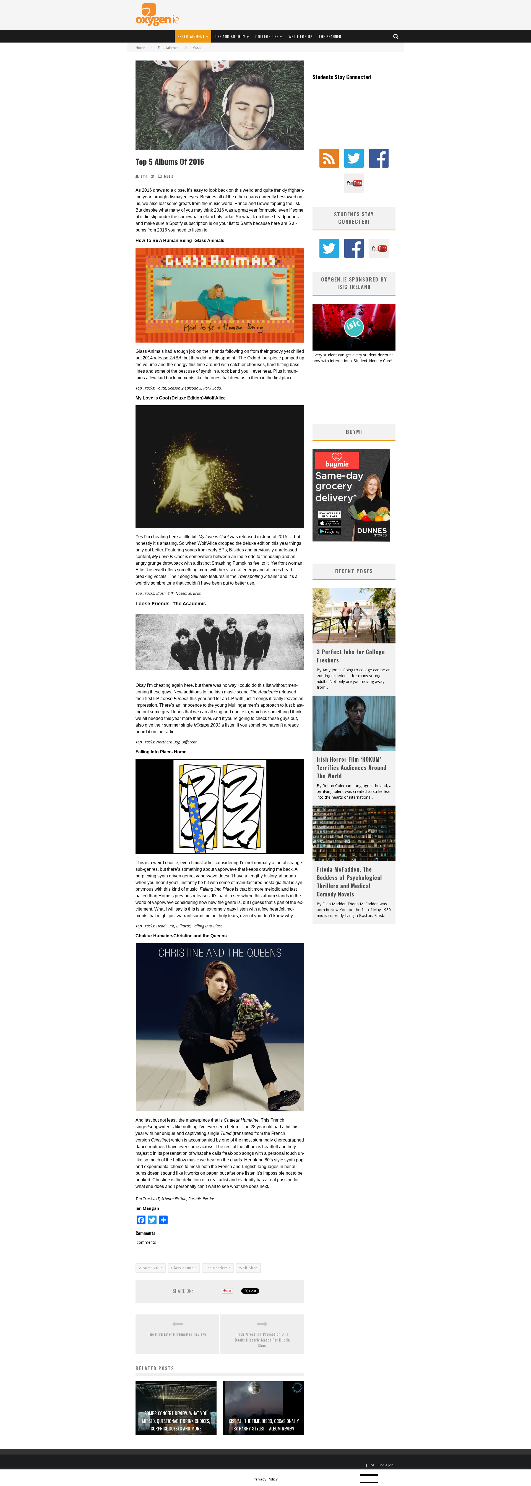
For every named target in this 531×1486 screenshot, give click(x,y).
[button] (220, 105)
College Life (266, 36)
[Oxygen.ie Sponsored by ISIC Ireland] (354, 349)
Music (169, 176)
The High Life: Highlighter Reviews (177, 1334)
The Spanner (330, 36)
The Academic (218, 1268)
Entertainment (191, 36)
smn (144, 176)
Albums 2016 (151, 1268)
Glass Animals (184, 1268)
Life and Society (230, 36)
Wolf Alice (248, 1268)
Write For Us (300, 36)
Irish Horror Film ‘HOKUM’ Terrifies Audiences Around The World (351, 767)
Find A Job (386, 1465)
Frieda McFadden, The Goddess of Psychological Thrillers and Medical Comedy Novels (349, 881)
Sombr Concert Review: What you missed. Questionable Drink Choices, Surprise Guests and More (176, 1421)
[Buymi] (351, 540)
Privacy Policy (266, 1479)
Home (140, 47)
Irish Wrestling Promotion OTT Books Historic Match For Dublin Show (262, 1339)
